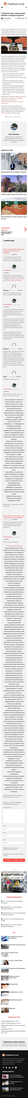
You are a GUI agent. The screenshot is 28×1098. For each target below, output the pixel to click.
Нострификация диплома (15, 999)
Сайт (4, 839)
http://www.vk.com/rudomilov (17, 278)
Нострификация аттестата (16, 992)
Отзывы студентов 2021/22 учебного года (13, 194)
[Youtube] (9, 1067)
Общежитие (12, 1008)
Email (5, 832)
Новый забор (4, 1029)
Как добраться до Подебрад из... (17, 968)
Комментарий (7, 807)
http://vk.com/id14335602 (14, 546)
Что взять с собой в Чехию (15, 960)
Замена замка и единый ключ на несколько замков (13, 1025)
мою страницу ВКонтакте (12, 98)
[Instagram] (12, 1067)
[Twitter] (6, 1067)
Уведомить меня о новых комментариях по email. (10, 849)
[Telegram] (16, 1067)
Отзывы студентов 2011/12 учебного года (6, 233)
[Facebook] (3, 1067)
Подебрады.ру (17, 116)
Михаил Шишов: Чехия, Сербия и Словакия (13, 172)
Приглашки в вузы (13, 984)
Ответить (14, 254)
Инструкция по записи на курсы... (17, 944)
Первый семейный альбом (7, 1021)
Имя (4, 825)
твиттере (3, 112)
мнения (10, 116)
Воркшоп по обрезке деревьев (8, 1023)
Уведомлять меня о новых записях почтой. (13, 855)
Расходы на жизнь (13, 952)
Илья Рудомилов (7, 18)
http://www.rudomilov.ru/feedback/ (13, 280)
